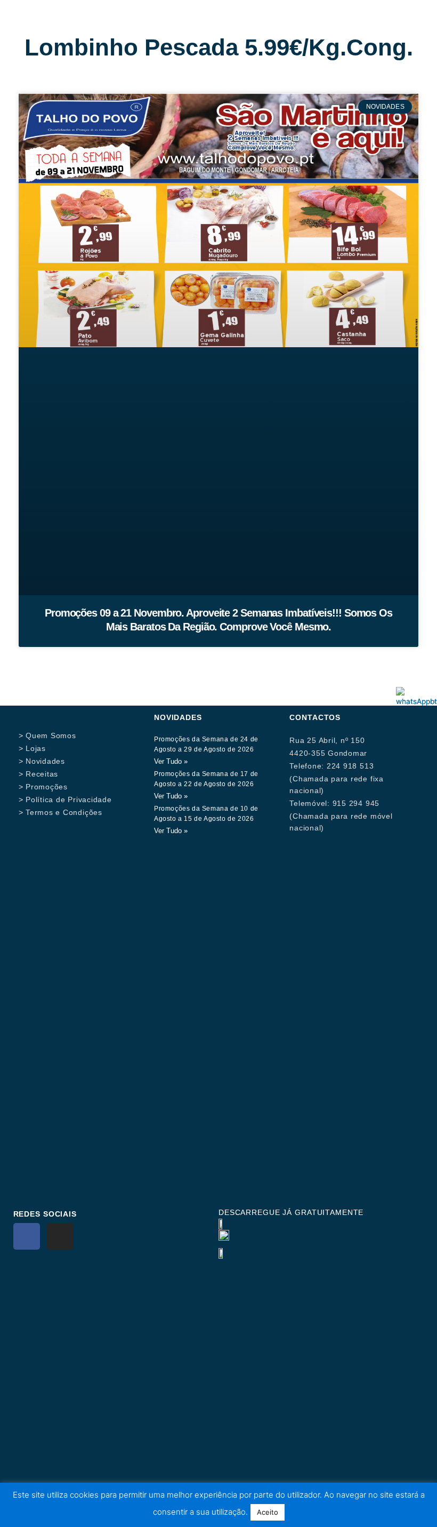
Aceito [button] (267, 1512)
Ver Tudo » (171, 761)
